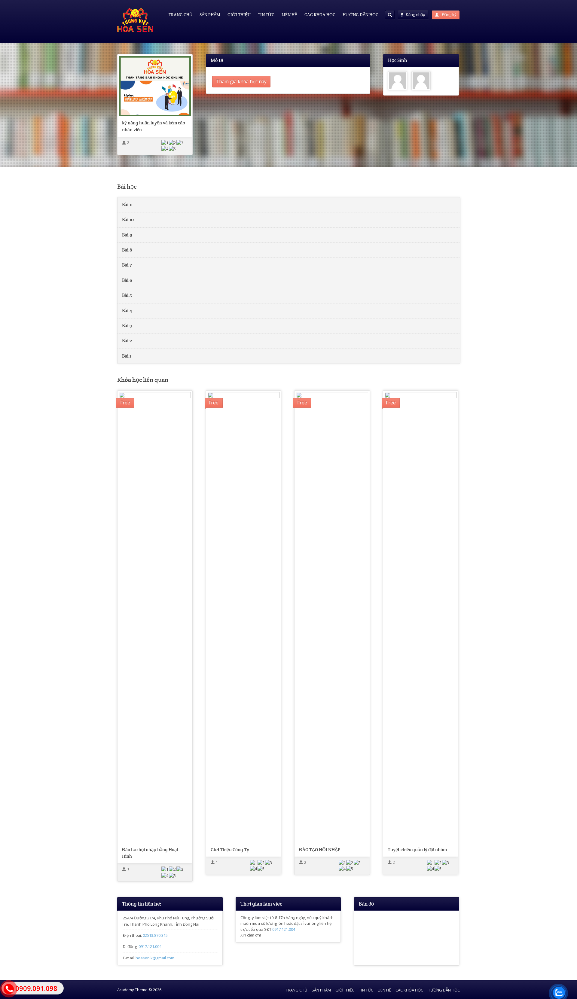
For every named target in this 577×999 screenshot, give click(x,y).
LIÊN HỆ (289, 14)
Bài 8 (127, 250)
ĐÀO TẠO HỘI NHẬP (319, 849)
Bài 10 (128, 220)
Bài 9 (127, 235)
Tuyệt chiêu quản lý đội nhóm (417, 849)
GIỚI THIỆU (239, 14)
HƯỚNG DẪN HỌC (360, 14)
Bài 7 (127, 265)
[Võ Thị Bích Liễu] (421, 80)
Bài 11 (127, 205)
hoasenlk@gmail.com (155, 958)
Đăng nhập (415, 14)
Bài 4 (127, 311)
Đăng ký (448, 14)
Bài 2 (127, 341)
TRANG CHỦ (180, 14)
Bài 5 (127, 295)
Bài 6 (127, 280)
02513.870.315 (155, 935)
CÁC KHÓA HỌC (319, 14)
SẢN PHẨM (210, 14)
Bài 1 (126, 356)
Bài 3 (127, 326)
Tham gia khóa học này (241, 81)
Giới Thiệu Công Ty (230, 849)
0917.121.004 (150, 946)
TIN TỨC (266, 14)
